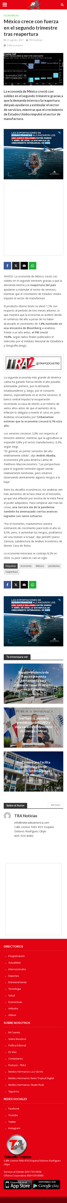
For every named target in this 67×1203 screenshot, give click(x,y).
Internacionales (17, 969)
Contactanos (15, 1058)
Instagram (14, 1128)
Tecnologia (14, 988)
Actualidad (14, 962)
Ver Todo (55, 805)
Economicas (11, 15)
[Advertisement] (33, 218)
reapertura (12, 571)
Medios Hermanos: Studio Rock (26, 1084)
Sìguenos (13, 1091)
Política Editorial (17, 1045)
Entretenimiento (17, 982)
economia (25, 566)
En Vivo (12, 1052)
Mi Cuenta (14, 1032)
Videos (12, 1015)
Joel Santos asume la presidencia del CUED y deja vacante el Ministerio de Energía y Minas (33, 724)
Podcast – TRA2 (17, 1065)
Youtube (13, 1115)
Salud (11, 995)
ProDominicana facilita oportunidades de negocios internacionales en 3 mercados (33, 768)
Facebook (13, 1108)
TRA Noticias (35, 40)
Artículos (13, 1008)
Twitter (12, 1121)
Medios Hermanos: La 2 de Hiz (25, 1071)
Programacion (16, 956)
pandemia (54, 566)
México (40, 566)
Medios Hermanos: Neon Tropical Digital (31, 1078)
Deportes (13, 975)
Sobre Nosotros (17, 1039)
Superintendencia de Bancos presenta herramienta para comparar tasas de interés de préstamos (33, 680)
